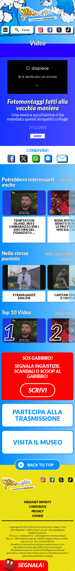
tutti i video (64, 312)
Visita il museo (37, 442)
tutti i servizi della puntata (59, 256)
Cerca (25, 30)
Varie (37, 136)
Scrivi (37, 390)
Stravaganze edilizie (24, 296)
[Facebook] (49, 29)
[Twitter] (59, 29)
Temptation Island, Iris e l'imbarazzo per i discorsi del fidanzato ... (24, 226)
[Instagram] (40, 29)
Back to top (41, 465)
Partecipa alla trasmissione (37, 415)
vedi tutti (66, 179)
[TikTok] (68, 29)
